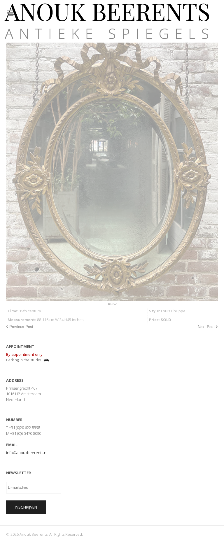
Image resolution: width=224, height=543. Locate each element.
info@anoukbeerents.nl (26, 452)
